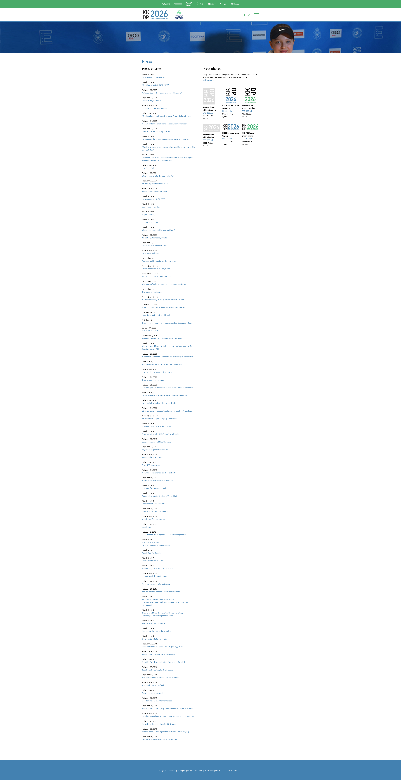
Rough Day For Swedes (151, 553)
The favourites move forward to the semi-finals (162, 364)
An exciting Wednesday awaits (155, 183)
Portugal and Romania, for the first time (159, 261)
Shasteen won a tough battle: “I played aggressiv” (163, 646)
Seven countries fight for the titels (156, 442)
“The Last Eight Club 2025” (153, 100)
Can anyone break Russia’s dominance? (158, 631)
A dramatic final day (150, 542)
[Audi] (189, 2)
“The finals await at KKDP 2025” (155, 85)
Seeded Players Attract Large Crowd (157, 568)
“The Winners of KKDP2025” (154, 77)
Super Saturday (148, 214)
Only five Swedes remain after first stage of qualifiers (164, 662)
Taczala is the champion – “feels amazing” (159, 599)
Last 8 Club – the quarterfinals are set (157, 372)
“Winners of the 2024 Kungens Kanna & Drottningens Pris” (166, 139)
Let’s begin (146, 527)
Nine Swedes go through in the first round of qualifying (165, 732)
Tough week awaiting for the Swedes (157, 670)
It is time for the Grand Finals (154, 488)
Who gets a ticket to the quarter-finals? (158, 230)
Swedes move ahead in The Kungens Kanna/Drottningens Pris (168, 716)
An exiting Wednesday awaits (154, 238)
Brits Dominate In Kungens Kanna (156, 545)
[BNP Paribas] (177, 2)
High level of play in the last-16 (155, 449)
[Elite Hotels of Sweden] (166, 2)
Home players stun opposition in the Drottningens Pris (165, 395)
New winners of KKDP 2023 (153, 199)
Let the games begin (150, 253)
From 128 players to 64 (151, 465)
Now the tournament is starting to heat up (160, 473)
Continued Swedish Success (153, 561)
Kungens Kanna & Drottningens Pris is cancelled (162, 338)
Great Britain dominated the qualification (159, 403)
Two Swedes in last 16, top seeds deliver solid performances (167, 708)
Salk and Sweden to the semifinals (156, 276)
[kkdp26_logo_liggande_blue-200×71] (231, 125)
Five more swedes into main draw (156, 584)
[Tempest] (212, 2)
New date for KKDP (150, 330)
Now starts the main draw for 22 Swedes (159, 724)
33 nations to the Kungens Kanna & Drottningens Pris (164, 534)
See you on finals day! (151, 207)
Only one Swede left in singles (155, 639)
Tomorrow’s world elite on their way (157, 480)
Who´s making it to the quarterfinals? (158, 176)
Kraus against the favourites (154, 623)
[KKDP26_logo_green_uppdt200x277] (250, 89)
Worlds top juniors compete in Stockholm (159, 739)
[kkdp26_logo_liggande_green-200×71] (250, 125)
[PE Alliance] (235, 1)
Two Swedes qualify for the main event (158, 654)
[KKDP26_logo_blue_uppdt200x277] (231, 89)
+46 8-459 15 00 (235, 770)
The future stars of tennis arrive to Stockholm (161, 591)
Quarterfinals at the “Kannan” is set (157, 701)
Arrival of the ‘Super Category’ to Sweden (159, 418)
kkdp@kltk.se (208, 80)
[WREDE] (200, 2)
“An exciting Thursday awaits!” (155, 108)
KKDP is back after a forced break (156, 315)
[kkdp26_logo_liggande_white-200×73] (211, 126)
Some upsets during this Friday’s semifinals (160, 434)
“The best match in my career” (154, 245)
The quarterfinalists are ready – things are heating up (164, 284)
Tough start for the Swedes (153, 519)
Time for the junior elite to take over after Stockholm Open (167, 323)
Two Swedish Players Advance (154, 191)
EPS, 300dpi (208, 113)
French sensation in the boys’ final (156, 269)
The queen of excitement (152, 292)
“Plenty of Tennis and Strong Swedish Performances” (164, 124)
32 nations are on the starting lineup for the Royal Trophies (167, 411)
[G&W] (223, 2)
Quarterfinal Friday (150, 222)
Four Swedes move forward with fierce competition (164, 307)
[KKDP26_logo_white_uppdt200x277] (209, 90)
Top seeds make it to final (153, 685)
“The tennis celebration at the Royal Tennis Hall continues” (166, 116)
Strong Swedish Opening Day (154, 576)
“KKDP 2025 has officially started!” (156, 131)
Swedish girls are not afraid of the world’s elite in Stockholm (167, 387)
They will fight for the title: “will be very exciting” (163, 613)
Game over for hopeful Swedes (155, 511)
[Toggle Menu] (256, 14)
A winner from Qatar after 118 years (157, 426)
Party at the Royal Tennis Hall (154, 504)
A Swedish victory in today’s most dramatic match (163, 299)
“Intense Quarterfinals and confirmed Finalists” (162, 93)
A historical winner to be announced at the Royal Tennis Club (167, 356)
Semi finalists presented (152, 693)
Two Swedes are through (152, 457)
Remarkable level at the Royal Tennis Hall (159, 496)
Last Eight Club (148, 168)
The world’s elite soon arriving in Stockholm (160, 677)
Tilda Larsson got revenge (153, 380)
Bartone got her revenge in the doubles (158, 615)
